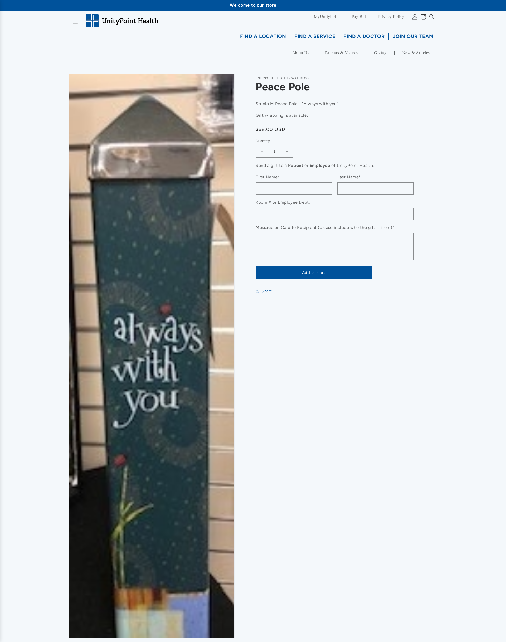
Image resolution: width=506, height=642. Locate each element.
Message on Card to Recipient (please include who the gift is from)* (325, 227)
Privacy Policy (391, 16)
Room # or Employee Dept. (283, 202)
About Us (300, 53)
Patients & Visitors (341, 53)
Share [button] (267, 291)
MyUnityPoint (327, 16)
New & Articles (416, 53)
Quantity (263, 141)
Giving (380, 53)
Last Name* (349, 176)
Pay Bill (359, 16)
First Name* (268, 176)
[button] (431, 17)
